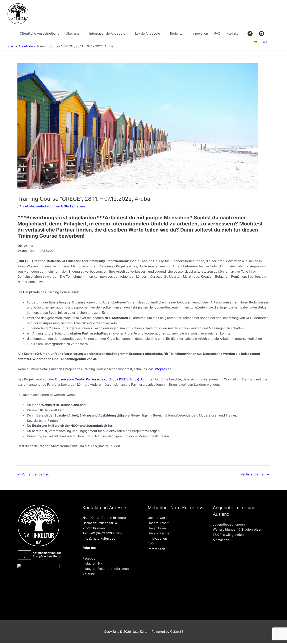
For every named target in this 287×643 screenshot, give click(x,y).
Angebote (26, 206)
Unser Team (157, 528)
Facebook (90, 558)
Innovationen (157, 538)
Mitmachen (221, 540)
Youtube (89, 574)
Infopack (160, 369)
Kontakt (232, 33)
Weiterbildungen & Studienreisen (60, 206)
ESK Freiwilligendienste (230, 535)
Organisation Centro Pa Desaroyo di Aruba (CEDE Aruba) (97, 379)
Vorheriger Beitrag (33, 474)
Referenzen (156, 549)
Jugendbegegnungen (229, 524)
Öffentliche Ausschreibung (39, 33)
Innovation (200, 33)
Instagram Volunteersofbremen (106, 569)
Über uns (72, 33)
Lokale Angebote (147, 33)
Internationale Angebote (107, 33)
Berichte (176, 33)
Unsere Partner (159, 533)
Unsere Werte (158, 518)
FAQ (217, 33)
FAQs (151, 544)
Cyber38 (176, 632)
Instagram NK (93, 563)
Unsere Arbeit (158, 523)
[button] (274, 42)
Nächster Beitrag (254, 474)
